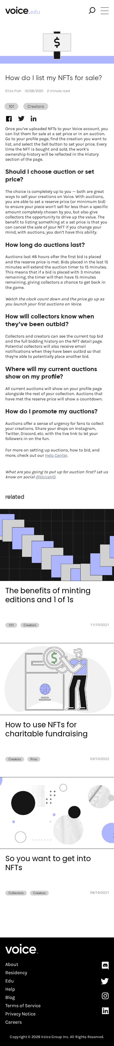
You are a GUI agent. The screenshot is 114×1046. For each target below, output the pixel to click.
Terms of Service (23, 1005)
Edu (9, 981)
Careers (13, 1022)
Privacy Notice (20, 1014)
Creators (36, 106)
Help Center (56, 455)
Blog (10, 997)
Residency (16, 973)
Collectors (16, 893)
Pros (33, 759)
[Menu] (105, 10)
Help (10, 989)
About (11, 964)
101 (11, 106)
